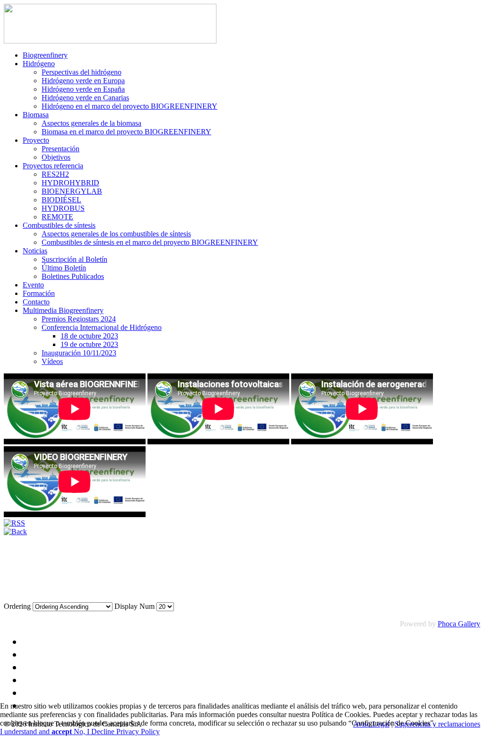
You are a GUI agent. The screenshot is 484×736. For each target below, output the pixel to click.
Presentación (60, 149)
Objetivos (56, 157)
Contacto (36, 302)
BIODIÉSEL (61, 200)
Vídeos (52, 361)
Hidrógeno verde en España (83, 89)
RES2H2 (55, 174)
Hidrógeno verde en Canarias (85, 98)
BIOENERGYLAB (72, 191)
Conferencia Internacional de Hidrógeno (102, 327)
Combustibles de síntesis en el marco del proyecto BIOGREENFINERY (150, 242)
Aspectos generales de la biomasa (91, 123)
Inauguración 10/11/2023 (79, 353)
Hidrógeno (39, 64)
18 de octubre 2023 (89, 336)
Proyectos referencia (53, 166)
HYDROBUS (63, 208)
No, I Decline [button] (95, 731)
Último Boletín (64, 268)
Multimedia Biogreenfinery (63, 310)
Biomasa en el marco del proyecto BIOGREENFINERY (126, 132)
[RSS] (14, 523)
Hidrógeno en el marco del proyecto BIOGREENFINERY (129, 106)
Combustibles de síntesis (59, 225)
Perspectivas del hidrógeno (81, 72)
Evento (33, 285)
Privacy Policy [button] (138, 731)
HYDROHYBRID (70, 183)
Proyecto (36, 140)
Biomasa (36, 115)
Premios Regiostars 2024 (79, 319)
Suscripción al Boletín (74, 259)
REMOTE (57, 217)
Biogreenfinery (45, 55)
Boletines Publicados (73, 276)
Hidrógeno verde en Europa (83, 81)
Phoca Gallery (459, 624)
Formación (39, 293)
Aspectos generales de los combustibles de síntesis (116, 234)
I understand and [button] (36, 731)
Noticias (35, 251)
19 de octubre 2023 (89, 344)
